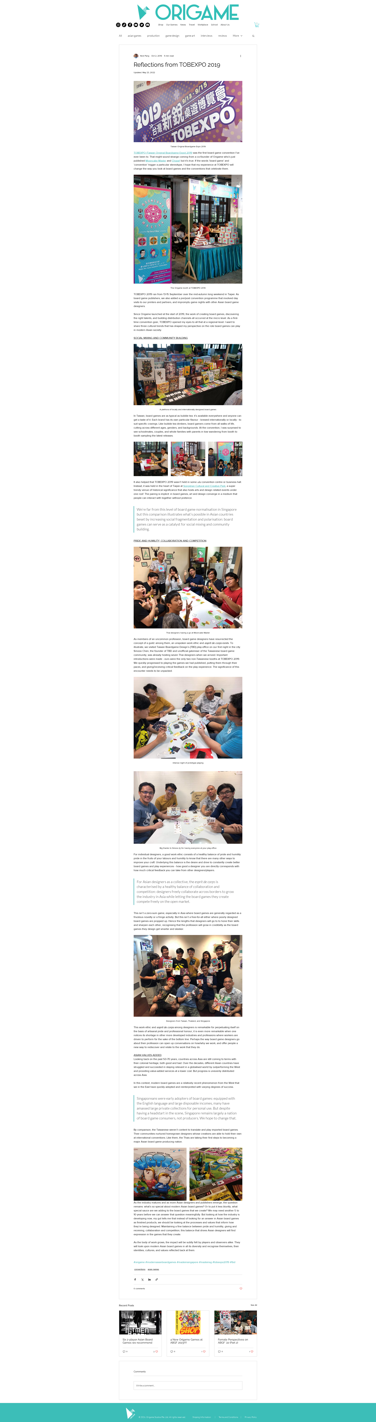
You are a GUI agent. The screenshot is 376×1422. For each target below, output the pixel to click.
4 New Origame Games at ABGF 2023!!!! (186, 1341)
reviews (222, 35)
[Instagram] (118, 25)
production (153, 35)
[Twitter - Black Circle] (142, 25)
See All (254, 1305)
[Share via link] (156, 1279)
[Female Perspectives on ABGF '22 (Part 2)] (235, 1322)
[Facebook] (130, 25)
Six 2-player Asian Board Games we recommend (138, 1341)
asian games (134, 35)
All (120, 35)
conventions (139, 1269)
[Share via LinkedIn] (149, 1279)
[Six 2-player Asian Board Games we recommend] (140, 1322)
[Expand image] (151, 459)
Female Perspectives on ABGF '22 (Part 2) (233, 1341)
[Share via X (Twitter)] (142, 1279)
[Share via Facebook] (135, 1279)
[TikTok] (124, 25)
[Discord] (147, 25)
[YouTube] (136, 25)
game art (190, 35)
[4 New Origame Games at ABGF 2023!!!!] (188, 1322)
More (236, 35)
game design (172, 35)
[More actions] (240, 56)
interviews (206, 35)
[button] (257, 25)
